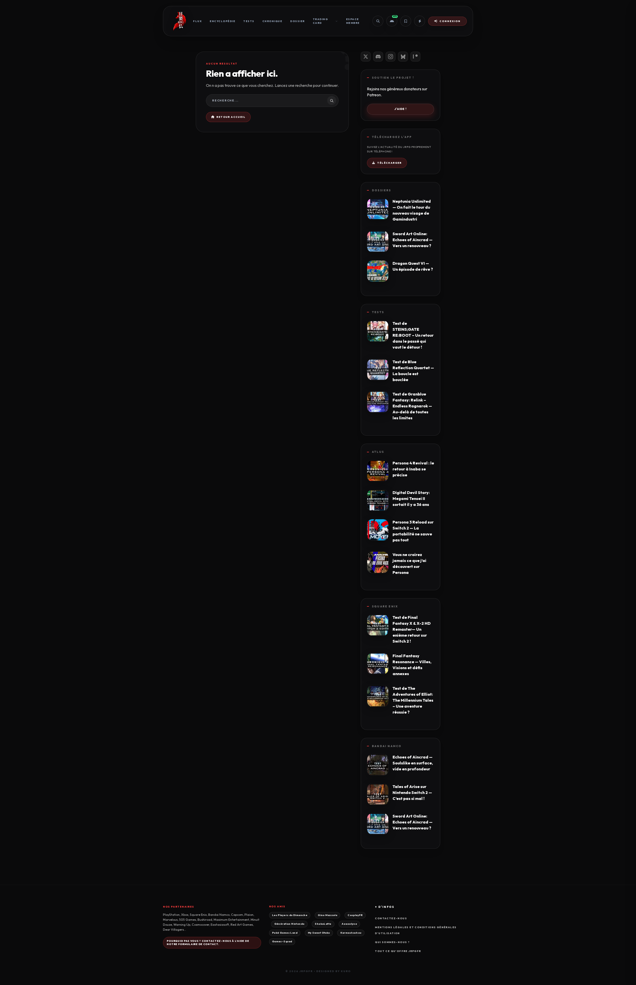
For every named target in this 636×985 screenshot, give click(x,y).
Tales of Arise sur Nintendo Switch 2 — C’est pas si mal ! (412, 792)
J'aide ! (400, 109)
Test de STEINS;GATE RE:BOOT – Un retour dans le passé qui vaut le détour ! (413, 335)
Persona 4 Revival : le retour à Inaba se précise (413, 468)
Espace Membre (353, 21)
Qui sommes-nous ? (392, 942)
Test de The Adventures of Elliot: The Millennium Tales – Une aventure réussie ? (413, 700)
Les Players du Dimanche (289, 915)
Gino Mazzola (327, 915)
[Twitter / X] (366, 57)
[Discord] (378, 57)
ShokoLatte (323, 923)
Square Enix (385, 606)
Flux (197, 21)
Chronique (272, 21)
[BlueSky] (403, 57)
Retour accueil (230, 117)
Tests (248, 21)
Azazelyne (349, 923)
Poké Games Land (284, 932)
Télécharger (389, 162)
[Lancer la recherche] (331, 100)
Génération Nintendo (289, 923)
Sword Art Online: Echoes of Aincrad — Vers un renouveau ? (413, 239)
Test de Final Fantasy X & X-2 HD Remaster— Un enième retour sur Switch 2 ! (412, 629)
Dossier (297, 21)
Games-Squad (282, 941)
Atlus (378, 452)
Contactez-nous (391, 918)
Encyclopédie (222, 21)
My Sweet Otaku (319, 932)
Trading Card (320, 21)
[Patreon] (415, 57)
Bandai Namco (386, 746)
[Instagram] (391, 57)
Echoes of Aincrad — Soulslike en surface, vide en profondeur (413, 763)
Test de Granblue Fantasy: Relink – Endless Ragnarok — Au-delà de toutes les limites (412, 406)
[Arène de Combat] (419, 21)
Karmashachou (350, 932)
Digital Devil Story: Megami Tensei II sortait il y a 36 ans (411, 498)
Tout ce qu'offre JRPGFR (398, 951)
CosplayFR (355, 915)
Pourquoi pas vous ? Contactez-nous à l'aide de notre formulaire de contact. (208, 942)
